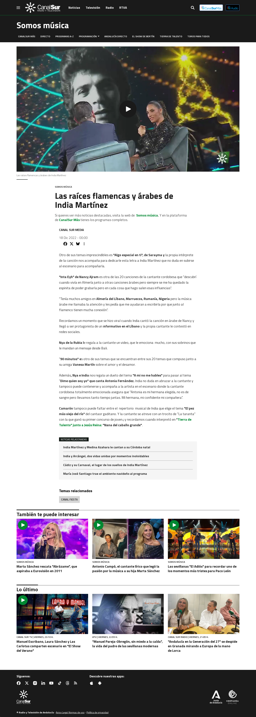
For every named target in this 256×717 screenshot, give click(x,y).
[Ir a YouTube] (52, 683)
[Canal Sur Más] (211, 8)
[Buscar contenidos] (193, 8)
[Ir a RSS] (76, 683)
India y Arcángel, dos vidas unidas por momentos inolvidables (106, 456)
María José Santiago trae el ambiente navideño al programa (105, 473)
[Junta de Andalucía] (216, 697)
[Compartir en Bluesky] (78, 244)
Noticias (74, 8)
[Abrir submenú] (98, 36)
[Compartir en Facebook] (65, 244)
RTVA (123, 8)
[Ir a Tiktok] (60, 683)
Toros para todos (198, 36)
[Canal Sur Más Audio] (232, 8)
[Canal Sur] (42, 7)
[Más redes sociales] (84, 244)
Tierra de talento (171, 36)
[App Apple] (92, 683)
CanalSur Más (26, 36)
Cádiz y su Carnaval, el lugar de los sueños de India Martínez (105, 465)
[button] (128, 109)
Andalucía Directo (115, 36)
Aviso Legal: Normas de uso (70, 712)
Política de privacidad (97, 712)
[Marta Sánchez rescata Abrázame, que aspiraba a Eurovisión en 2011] (52, 539)
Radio (110, 8)
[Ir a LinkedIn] (44, 683)
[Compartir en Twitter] (71, 244)
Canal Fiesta (69, 500)
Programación (88, 36)
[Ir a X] (27, 683)
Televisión (93, 8)
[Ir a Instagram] (35, 683)
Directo (45, 36)
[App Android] (100, 683)
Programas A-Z (64, 36)
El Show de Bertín (143, 36)
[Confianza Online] (232, 697)
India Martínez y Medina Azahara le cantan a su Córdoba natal (106, 448)
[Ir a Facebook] (19, 683)
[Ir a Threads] (68, 683)
